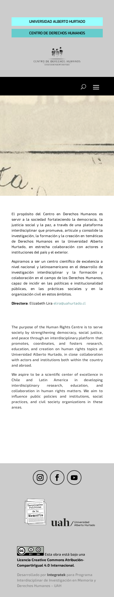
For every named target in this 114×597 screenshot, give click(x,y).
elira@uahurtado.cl (70, 303)
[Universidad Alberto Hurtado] (73, 526)
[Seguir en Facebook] (57, 477)
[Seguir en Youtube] (74, 477)
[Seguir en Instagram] (40, 477)
